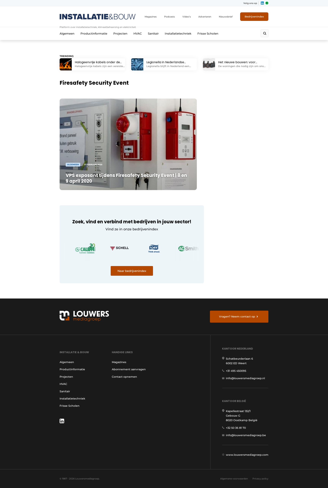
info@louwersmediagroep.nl (245, 378)
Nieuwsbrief (226, 16)
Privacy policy (260, 478)
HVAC (137, 33)
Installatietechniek (178, 33)
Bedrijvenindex (254, 16)
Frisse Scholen (207, 33)
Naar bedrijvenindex (131, 271)
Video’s (186, 16)
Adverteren (204, 16)
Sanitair (153, 33)
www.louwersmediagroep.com (247, 454)
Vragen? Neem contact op (237, 316)
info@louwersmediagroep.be (246, 435)
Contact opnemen (124, 376)
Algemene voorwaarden (234, 478)
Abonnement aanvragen (129, 369)
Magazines (151, 16)
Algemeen (67, 33)
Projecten (120, 33)
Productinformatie (93, 33)
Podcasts (169, 16)
